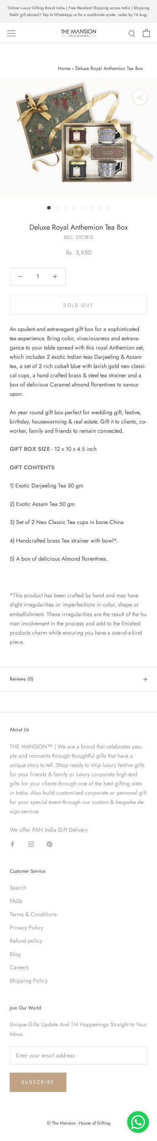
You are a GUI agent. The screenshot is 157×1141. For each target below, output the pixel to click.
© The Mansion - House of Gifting (78, 1123)
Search (18, 888)
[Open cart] (146, 33)
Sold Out (78, 305)
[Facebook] (12, 843)
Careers (19, 967)
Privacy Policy (26, 927)
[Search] (132, 32)
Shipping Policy (29, 981)
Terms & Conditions (33, 914)
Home (64, 68)
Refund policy (26, 941)
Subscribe (38, 1082)
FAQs (16, 901)
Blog (15, 954)
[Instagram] (31, 843)
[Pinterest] (49, 843)
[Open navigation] (11, 33)
